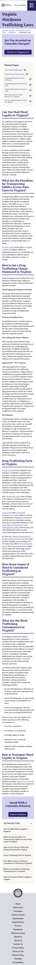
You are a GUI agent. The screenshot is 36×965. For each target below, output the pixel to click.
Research (18, 937)
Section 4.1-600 (8, 247)
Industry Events (18, 915)
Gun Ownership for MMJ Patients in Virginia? (13, 96)
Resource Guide (23, 204)
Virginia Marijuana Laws (13, 70)
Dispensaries (18, 918)
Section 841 (6, 513)
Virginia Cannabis (8, 30)
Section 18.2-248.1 (13, 496)
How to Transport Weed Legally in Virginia (18, 878)
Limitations (12, 32)
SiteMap (18, 959)
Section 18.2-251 (8, 377)
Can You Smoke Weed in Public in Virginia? (15, 101)
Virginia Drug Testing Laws (14, 74)
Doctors (18, 926)
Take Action (18, 907)
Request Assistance (18, 814)
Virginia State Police (19, 546)
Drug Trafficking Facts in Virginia (17, 855)
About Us (18, 940)
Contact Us (18, 944)
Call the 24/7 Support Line (18, 52)
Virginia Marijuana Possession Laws (15, 90)
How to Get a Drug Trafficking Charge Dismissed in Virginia (16, 848)
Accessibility (18, 962)
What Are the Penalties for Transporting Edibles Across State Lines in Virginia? (18, 839)
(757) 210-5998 (20, 5)
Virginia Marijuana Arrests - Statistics (14, 79)
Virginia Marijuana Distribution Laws (15, 85)
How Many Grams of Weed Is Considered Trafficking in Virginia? (18, 862)
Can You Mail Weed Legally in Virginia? (16, 830)
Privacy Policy (18, 948)
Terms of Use (18, 951)
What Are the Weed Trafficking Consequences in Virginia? (17, 870)
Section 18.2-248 (8, 470)
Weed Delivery (18, 922)
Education (18, 911)
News (18, 904)
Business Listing (18, 933)
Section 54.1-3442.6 (24, 781)
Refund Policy (18, 955)
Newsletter (18, 929)
